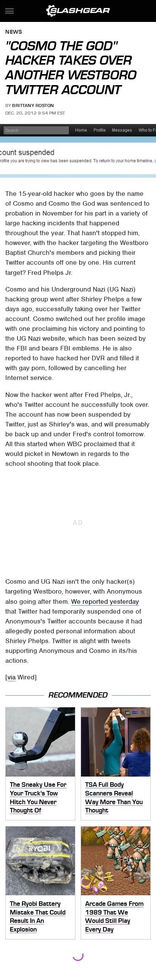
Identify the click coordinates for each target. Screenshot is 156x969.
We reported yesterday (105, 601)
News (13, 32)
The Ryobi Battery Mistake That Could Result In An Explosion (38, 916)
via (12, 677)
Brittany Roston (33, 105)
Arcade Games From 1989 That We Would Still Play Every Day (114, 916)
